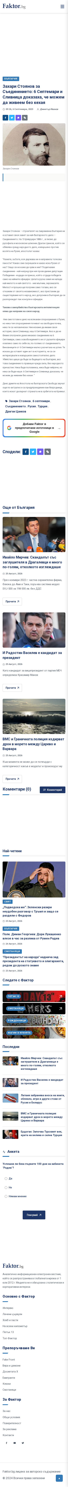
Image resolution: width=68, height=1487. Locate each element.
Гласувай (32, 1215)
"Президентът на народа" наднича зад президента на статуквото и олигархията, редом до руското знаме (33, 961)
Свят (7, 901)
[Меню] (62, 7)
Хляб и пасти (10, 1320)
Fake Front (9, 1359)
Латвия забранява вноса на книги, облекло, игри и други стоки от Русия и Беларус (43, 1099)
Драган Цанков (15, 411)
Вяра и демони (11, 1365)
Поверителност (12, 1423)
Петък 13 (8, 1332)
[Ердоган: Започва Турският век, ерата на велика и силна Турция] (10, 1134)
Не (10, 1187)
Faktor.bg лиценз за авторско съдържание (32, 1471)
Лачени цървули (12, 1314)
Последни (11, 1047)
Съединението (15, 406)
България (10, 928)
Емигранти (9, 1377)
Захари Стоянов (20, 401)
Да (10, 1178)
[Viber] (18, 118)
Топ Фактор (10, 1338)
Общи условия (11, 1417)
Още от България (19, 507)
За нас (6, 1411)
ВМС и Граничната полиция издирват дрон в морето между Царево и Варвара (33, 744)
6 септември (41, 401)
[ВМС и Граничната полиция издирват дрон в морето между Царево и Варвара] (34, 716)
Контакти (8, 1435)
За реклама (9, 1429)
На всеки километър (15, 1326)
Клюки (7, 1383)
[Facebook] (5, 118)
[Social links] (6, 1443)
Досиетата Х (10, 1371)
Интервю (8, 1308)
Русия (32, 406)
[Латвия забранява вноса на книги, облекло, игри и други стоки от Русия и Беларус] (10, 1098)
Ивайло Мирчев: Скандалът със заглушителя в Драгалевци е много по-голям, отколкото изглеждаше (32, 562)
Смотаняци (12, 951)
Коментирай (54, 789)
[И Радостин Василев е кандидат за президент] (34, 630)
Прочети (11, 601)
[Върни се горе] (59, 1478)
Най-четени (12, 851)
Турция (42, 406)
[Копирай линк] (25, 118)
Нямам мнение (18, 1196)
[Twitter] (12, 118)
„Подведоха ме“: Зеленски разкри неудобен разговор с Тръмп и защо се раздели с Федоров (30, 911)
